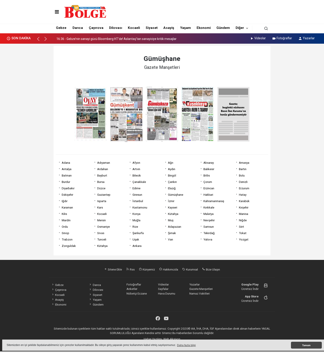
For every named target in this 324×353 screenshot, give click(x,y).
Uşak (135, 239)
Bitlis (206, 175)
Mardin (66, 220)
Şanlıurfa (138, 233)
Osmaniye (103, 226)
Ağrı (170, 162)
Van (170, 239)
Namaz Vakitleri (199, 293)
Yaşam (185, 28)
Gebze (61, 28)
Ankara (137, 246)
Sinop (65, 233)
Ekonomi (204, 28)
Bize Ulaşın (212, 269)
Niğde (243, 220)
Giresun (137, 194)
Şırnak (172, 233)
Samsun (208, 226)
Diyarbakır (68, 188)
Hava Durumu (166, 293)
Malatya (208, 214)
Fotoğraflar (284, 38)
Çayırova (96, 28)
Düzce (101, 188)
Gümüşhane (175, 194)
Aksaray (208, 162)
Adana (66, 162)
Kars (100, 207)
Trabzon (67, 239)
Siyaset (152, 28)
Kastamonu (139, 207)
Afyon (136, 162)
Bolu (242, 175)
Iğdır (64, 201)
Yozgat (243, 239)
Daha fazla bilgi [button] (186, 345)
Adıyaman (103, 162)
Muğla (136, 220)
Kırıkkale (208, 207)
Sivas (100, 233)
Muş (170, 220)
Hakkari (208, 194)
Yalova (207, 239)
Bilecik (136, 175)
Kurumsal (191, 269)
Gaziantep (103, 194)
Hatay (242, 194)
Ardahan (102, 169)
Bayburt (102, 175)
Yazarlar (309, 38)
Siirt (241, 226)
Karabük (244, 201)
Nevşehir (209, 220)
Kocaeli (134, 28)
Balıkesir (208, 169)
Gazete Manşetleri (201, 289)
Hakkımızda (170, 269)
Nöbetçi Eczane (137, 293)
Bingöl (172, 175)
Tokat (242, 233)
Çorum (207, 182)
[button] (40, 41)
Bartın (242, 169)
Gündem (223, 28)
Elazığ (172, 188)
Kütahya (173, 214)
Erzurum (244, 188)
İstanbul (137, 201)
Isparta (101, 201)
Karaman (67, 207)
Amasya (244, 162)
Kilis (64, 214)
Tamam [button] (306, 345)
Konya (136, 214)
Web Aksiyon (171, 339)
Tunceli (101, 239)
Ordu (65, 226)
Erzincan (208, 188)
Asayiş (168, 28)
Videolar (260, 38)
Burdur (66, 182)
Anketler (132, 289)
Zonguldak (69, 246)
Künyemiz (148, 269)
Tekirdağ (209, 233)
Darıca (78, 28)
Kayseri (172, 207)
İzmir (171, 201)
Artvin (136, 169)
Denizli (243, 182)
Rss (132, 269)
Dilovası (115, 28)
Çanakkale (139, 182)
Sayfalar (163, 289)
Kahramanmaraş (213, 201)
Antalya (66, 169)
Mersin (101, 220)
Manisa (243, 214)
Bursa (100, 182)
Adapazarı (174, 226)
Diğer (240, 28)
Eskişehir (67, 194)
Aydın (171, 169)
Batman (67, 175)
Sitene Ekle (114, 269)
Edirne (136, 188)
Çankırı (172, 182)
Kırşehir (243, 207)
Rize (135, 226)
